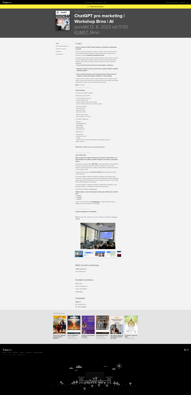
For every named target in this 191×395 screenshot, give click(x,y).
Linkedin (79, 195)
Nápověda (15, 352)
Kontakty (5, 352)
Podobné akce (59, 54)
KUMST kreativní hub (81, 269)
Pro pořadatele (98, 2)
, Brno (103, 147)
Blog (105, 2)
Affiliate (22, 352)
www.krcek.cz (93, 189)
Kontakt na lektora (61, 49)
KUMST (81, 32)
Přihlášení (182, 2)
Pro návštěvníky (89, 2)
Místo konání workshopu (62, 46)
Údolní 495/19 (98, 147)
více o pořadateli (82, 307)
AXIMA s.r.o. (14, 354)
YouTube (79, 199)
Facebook (79, 197)
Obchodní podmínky (38, 352)
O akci (57, 43)
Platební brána (21, 354)
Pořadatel (58, 51)
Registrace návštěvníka (172, 2)
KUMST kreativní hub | (89, 147)
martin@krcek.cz (82, 304)
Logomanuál (28, 352)
